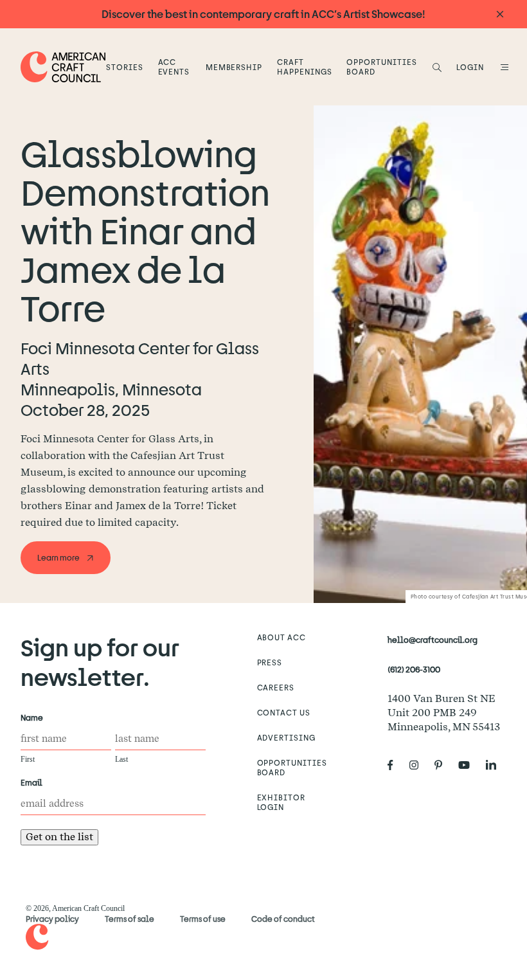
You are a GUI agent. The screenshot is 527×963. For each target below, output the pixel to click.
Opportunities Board (381, 66)
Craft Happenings (304, 66)
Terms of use (203, 918)
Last (121, 759)
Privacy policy (52, 918)
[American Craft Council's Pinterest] (443, 766)
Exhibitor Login (281, 802)
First (28, 759)
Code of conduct (283, 918)
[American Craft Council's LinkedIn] (496, 766)
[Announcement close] (500, 14)
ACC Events (174, 66)
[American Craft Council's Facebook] (396, 766)
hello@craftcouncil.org (433, 639)
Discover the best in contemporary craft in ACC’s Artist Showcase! (263, 14)
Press (270, 662)
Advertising (286, 737)
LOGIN (470, 66)
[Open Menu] (502, 66)
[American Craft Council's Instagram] (419, 766)
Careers (276, 687)
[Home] (63, 66)
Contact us (284, 712)
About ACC (282, 637)
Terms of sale (129, 918)
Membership (234, 66)
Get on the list (59, 837)
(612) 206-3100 (414, 669)
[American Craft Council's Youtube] (469, 766)
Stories (124, 66)
